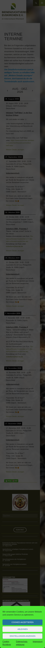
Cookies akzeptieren (23, 622)
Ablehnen (23, 629)
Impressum (37, 641)
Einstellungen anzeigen (22, 636)
